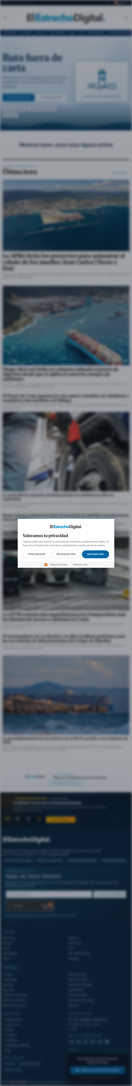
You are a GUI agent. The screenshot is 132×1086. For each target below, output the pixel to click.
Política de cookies (80, 564)
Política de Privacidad (58, 564)
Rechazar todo (66, 554)
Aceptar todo (95, 554)
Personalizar (37, 554)
